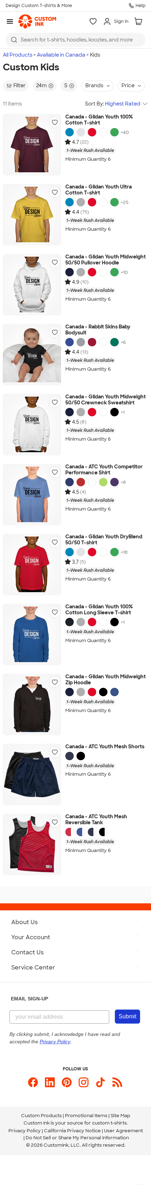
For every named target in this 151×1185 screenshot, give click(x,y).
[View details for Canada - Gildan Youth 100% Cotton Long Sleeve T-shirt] (32, 634)
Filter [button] (19, 85)
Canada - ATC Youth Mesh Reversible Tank (96, 820)
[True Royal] (69, 482)
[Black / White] (103, 832)
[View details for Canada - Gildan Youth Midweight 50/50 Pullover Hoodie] (32, 284)
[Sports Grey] (81, 202)
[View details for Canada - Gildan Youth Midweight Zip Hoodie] (32, 704)
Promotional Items (86, 1116)
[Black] (114, 412)
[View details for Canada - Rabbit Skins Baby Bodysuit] (32, 354)
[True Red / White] (69, 832)
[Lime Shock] (103, 482)
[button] (54, 122)
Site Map (120, 1116)
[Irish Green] (114, 132)
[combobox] (75, 40)
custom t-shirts (109, 1123)
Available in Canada (61, 55)
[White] (103, 132)
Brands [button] (94, 85)
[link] (37, 21)
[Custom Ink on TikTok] (100, 1082)
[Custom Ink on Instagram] (83, 1082)
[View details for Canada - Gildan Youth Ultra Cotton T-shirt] (32, 214)
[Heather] (81, 342)
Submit (127, 1016)
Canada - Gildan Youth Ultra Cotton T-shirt (98, 190)
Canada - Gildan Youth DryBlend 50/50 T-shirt (103, 540)
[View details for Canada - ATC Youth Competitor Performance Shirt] (32, 494)
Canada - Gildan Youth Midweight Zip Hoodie (105, 680)
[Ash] (81, 132)
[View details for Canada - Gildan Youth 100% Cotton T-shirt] (32, 144)
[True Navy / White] (92, 832)
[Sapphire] (69, 132)
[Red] (92, 132)
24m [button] (41, 85)
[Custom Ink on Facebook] (33, 1082)
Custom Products (41, 1116)
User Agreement (123, 1131)
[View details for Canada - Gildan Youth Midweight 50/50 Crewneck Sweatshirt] (32, 424)
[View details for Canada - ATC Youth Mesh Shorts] (32, 774)
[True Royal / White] (81, 832)
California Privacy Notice (72, 1131)
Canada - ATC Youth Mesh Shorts (104, 747)
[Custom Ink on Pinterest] (67, 1082)
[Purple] (114, 482)
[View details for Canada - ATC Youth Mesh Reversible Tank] (32, 844)
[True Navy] (69, 756)
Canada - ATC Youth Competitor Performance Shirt (104, 470)
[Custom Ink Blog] (117, 1082)
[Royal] (69, 342)
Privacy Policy (24, 1131)
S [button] (65, 85)
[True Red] (81, 482)
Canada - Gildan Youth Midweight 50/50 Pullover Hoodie (105, 260)
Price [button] (128, 85)
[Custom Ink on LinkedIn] (50, 1082)
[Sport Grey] (81, 622)
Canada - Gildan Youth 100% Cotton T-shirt (99, 120)
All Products (17, 55)
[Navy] (69, 272)
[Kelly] (114, 342)
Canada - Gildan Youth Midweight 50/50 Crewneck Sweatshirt (105, 400)
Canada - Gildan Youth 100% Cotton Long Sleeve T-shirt (99, 610)
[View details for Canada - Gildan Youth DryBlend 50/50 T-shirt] (32, 564)
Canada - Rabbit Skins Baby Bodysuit (97, 330)
